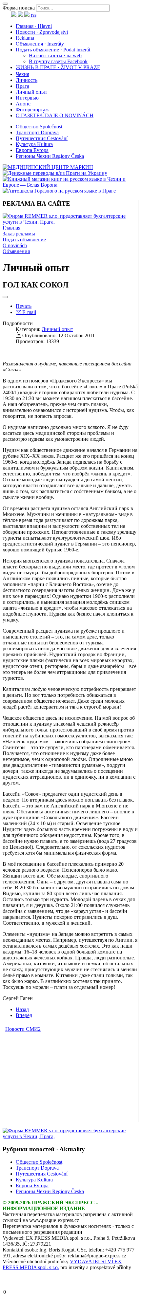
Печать (23, 306)
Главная (11, 228)
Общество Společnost (39, 126)
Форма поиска (19, 7)
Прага (22, 86)
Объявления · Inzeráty (40, 43)
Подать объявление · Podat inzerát (53, 49)
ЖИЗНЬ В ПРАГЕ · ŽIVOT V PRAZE (58, 67)
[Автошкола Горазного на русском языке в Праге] (59, 191)
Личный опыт (31, 92)
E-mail (28, 312)
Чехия (22, 74)
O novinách (15, 245)
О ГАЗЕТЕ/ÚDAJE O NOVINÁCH (54, 115)
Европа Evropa (32, 150)
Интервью (27, 98)
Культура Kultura (34, 144)
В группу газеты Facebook (58, 61)
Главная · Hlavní (34, 26)
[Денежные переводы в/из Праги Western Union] (55, 173)
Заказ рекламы (19, 233)
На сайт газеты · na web (55, 55)
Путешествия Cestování (42, 138)
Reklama (25, 38)
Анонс (23, 103)
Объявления (16, 251)
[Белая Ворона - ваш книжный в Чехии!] (70, 185)
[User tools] (5, 297)
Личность (26, 80)
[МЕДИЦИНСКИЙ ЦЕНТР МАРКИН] (48, 167)
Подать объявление (24, 239)
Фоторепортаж (32, 109)
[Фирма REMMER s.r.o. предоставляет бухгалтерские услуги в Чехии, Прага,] (70, 222)
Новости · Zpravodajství (42, 32)
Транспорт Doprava (37, 132)
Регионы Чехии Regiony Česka (50, 156)
